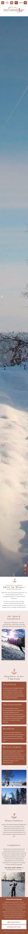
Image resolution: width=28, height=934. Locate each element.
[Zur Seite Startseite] (14, 10)
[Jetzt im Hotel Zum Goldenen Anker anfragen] (7, 2)
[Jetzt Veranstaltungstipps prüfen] (25, 569)
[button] (2, 296)
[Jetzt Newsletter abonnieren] (25, 565)
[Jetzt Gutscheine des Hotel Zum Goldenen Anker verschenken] (25, 573)
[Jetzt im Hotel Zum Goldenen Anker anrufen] (2, 2)
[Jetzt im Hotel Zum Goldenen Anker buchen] (11, 2)
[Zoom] (14, 296)
